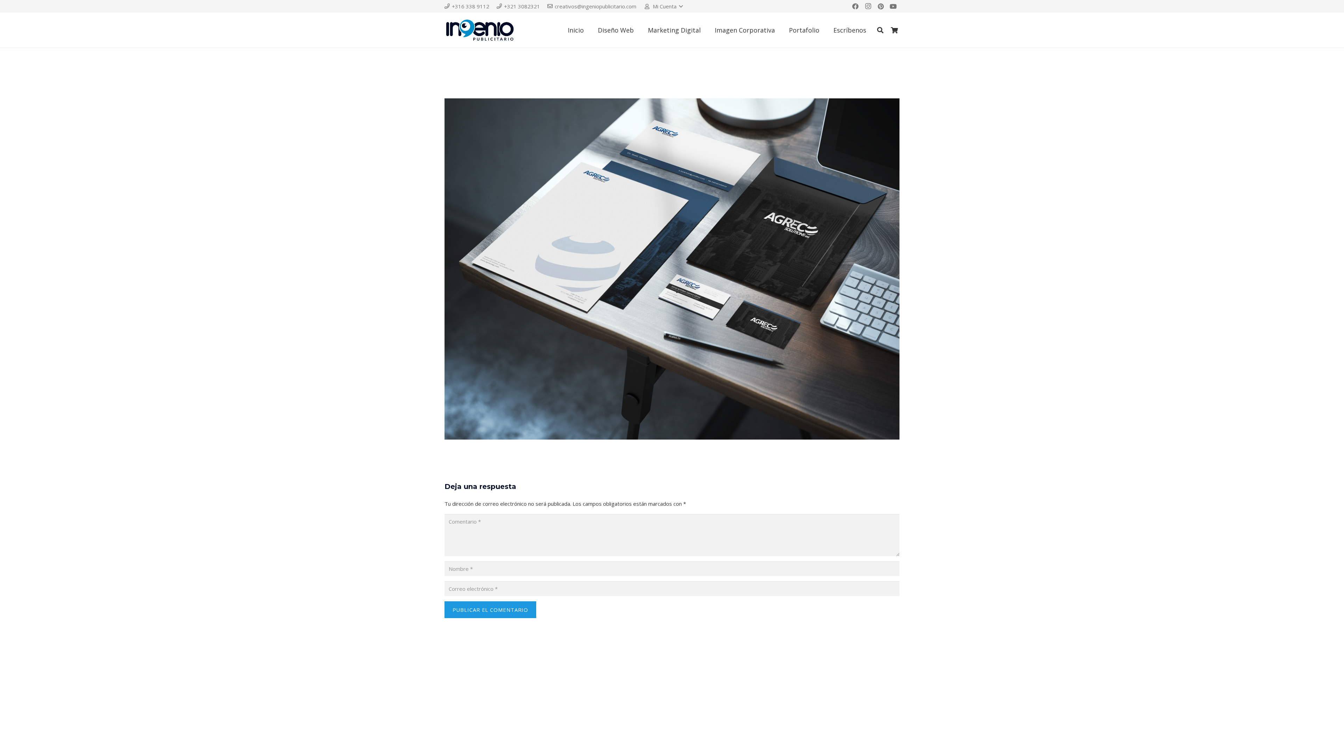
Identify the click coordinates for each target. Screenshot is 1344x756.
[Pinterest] (880, 6)
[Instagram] (868, 6)
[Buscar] (880, 30)
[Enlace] (480, 30)
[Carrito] (894, 30)
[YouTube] (893, 6)
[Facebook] (855, 6)
